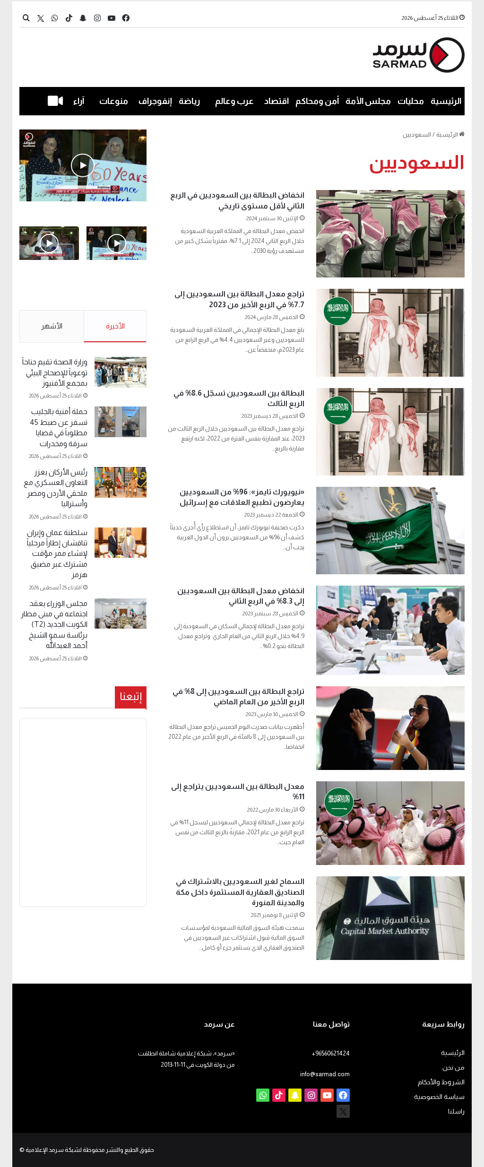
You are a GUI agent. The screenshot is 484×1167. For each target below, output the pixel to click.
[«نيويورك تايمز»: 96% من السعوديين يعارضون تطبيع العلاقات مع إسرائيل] (390, 530)
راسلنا (456, 1111)
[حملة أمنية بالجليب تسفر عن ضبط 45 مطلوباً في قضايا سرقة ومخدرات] (121, 421)
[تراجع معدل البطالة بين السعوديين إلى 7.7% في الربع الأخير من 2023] (390, 332)
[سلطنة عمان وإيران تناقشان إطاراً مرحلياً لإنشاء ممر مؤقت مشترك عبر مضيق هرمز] (121, 542)
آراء (78, 101)
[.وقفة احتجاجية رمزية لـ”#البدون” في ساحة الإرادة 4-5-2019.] (83, 165)
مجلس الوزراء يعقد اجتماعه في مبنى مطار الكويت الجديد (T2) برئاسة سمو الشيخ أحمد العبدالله (54, 624)
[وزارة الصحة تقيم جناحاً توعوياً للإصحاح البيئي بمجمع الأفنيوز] (121, 372)
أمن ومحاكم (317, 101)
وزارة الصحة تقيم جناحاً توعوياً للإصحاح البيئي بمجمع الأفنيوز (54, 372)
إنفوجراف (155, 101)
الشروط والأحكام (441, 1082)
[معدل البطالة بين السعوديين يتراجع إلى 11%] (390, 823)
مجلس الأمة (368, 101)
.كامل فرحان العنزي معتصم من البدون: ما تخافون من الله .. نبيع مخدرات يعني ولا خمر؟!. (49, 291)
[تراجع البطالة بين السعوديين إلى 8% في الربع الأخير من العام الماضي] (390, 728)
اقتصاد (276, 101)
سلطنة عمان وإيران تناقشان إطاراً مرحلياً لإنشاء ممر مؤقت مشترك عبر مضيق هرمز (57, 553)
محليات (411, 101)
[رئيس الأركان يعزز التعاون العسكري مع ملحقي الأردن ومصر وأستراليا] (121, 482)
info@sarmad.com (325, 1074)
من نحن (453, 1067)
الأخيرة (115, 326)
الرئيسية (446, 101)
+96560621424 (331, 1053)
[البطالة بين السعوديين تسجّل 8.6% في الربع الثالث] (390, 431)
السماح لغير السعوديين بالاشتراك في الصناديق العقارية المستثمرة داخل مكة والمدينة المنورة (240, 892)
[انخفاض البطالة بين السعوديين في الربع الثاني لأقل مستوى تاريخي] (390, 233)
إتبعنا (131, 696)
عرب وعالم (234, 101)
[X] (41, 18)
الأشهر (51, 326)
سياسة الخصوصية (439, 1096)
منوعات (113, 101)
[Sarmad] (419, 55)
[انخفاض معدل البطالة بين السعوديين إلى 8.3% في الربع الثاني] (390, 630)
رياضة (189, 101)
